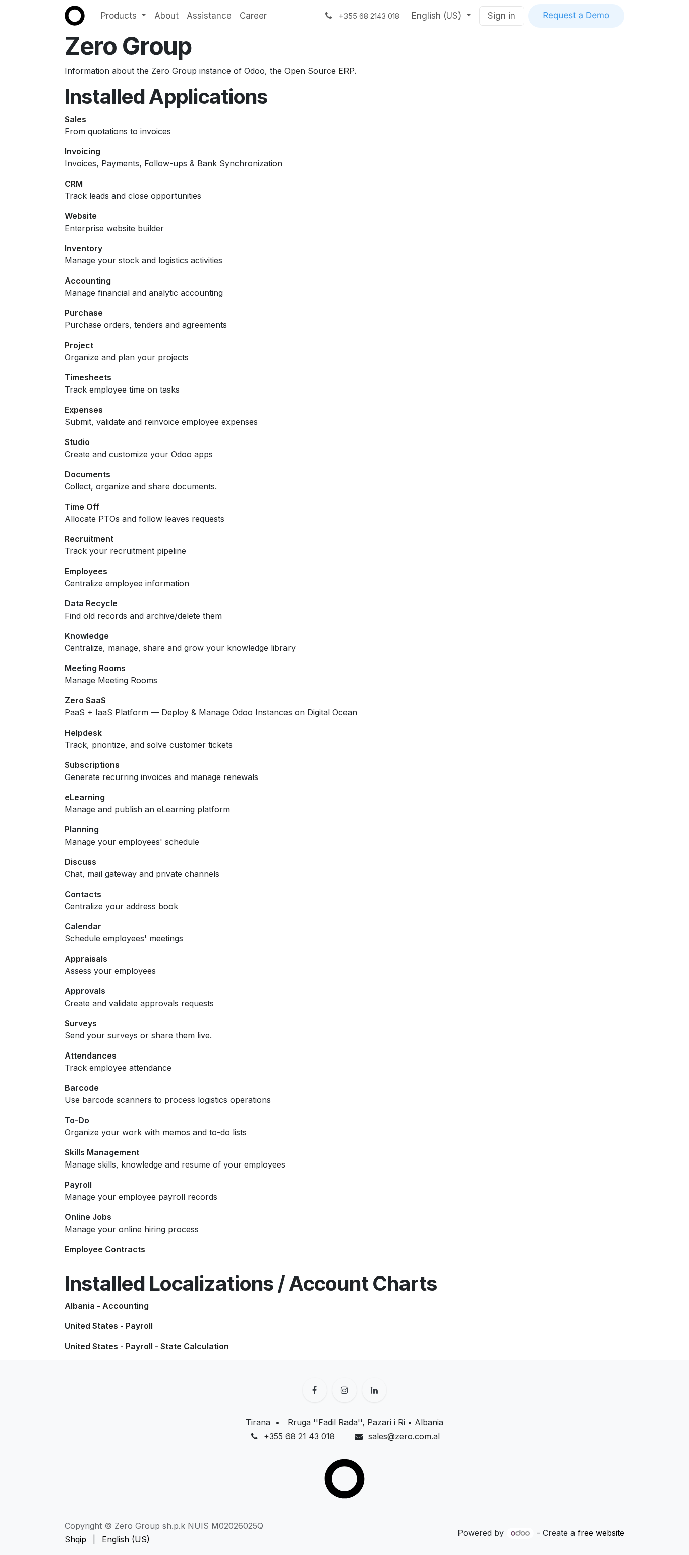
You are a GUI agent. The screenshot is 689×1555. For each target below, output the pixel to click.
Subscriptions (92, 765)
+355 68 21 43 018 (299, 1436)
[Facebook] (315, 1390)
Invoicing (82, 151)
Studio (77, 442)
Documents (87, 474)
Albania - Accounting (107, 1306)
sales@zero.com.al (404, 1436)
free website (601, 1533)
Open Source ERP (319, 71)
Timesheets (88, 377)
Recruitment (89, 539)
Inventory (83, 248)
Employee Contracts (105, 1249)
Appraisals (86, 959)
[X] (344, 1390)
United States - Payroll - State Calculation (147, 1346)
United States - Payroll (109, 1326)
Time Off (82, 507)
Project (79, 345)
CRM (74, 184)
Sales (75, 119)
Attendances (91, 1055)
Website (81, 216)
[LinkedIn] (374, 1390)
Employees (86, 571)
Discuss (80, 862)
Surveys (81, 1023)
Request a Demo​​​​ (576, 16)
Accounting (88, 280)
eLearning (85, 797)
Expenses (84, 410)
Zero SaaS (85, 700)
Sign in (501, 16)
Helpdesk (83, 733)
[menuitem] (123, 16)
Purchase (84, 313)
